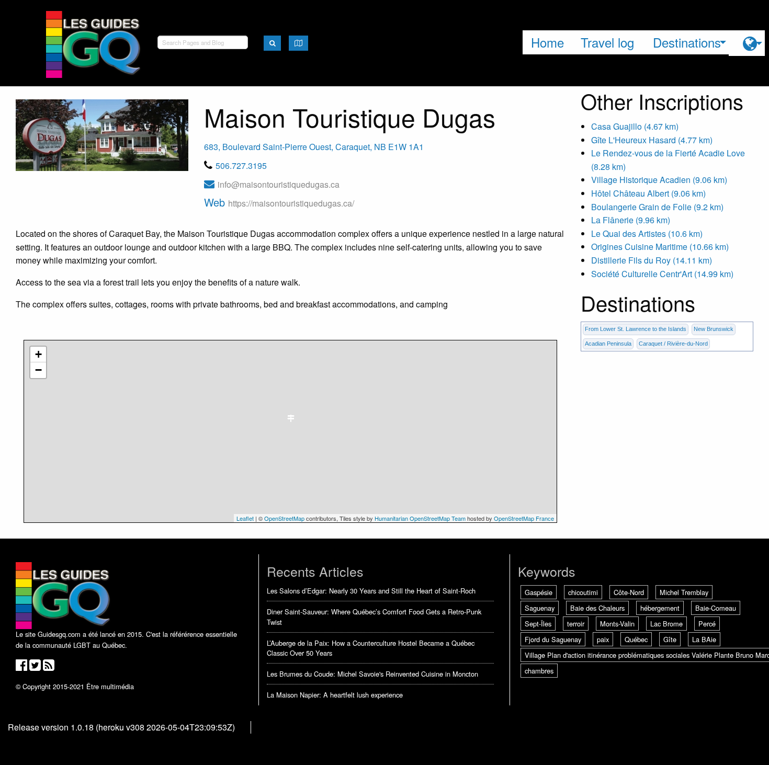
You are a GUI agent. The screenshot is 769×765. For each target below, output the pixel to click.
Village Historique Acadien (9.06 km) (659, 180)
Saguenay (540, 608)
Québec (636, 639)
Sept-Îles (538, 624)
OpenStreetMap (284, 518)
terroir (575, 624)
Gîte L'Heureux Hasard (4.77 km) (652, 140)
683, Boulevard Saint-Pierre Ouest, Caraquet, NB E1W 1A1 (314, 147)
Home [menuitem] (547, 42)
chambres (539, 671)
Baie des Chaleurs (597, 608)
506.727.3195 (241, 165)
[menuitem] (747, 43)
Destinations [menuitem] (687, 42)
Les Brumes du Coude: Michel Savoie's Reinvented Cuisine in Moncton (372, 674)
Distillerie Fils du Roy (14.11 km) (651, 260)
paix (603, 639)
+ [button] (38, 354)
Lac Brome (666, 624)
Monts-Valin (617, 624)
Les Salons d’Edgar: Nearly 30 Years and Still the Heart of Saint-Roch (371, 591)
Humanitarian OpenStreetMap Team (420, 518)
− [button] (38, 369)
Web (279, 202)
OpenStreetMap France (524, 518)
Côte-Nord (629, 592)
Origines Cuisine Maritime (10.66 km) (660, 247)
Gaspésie (538, 592)
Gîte (669, 639)
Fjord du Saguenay (553, 639)
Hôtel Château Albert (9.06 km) (648, 193)
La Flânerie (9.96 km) (630, 220)
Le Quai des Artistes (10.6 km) (647, 233)
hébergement (660, 608)
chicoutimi (583, 592)
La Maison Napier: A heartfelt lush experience (335, 695)
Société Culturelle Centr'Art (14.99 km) (662, 274)
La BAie (704, 639)
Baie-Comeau (715, 608)
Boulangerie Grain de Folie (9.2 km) (657, 207)
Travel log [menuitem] (607, 42)
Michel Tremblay (684, 592)
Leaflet (245, 518)
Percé (707, 624)
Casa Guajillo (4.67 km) (634, 126)
